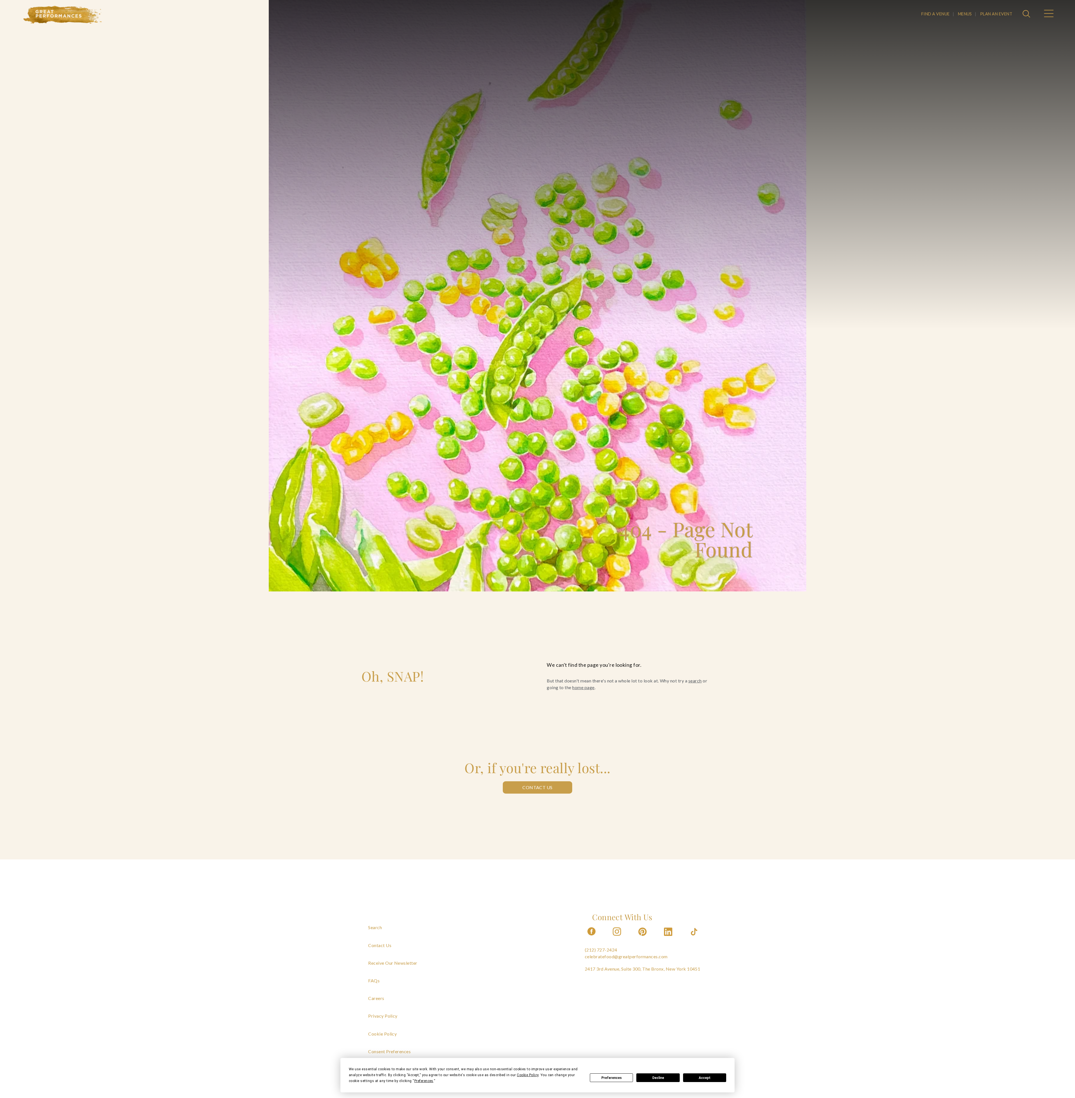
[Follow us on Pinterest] (643, 937)
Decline (658, 1078)
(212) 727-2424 (601, 949)
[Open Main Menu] (1048, 14)
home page (583, 687)
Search (375, 927)
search (695, 680)
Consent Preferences (389, 1051)
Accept (705, 1078)
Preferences (611, 1078)
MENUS (965, 13)
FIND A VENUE (935, 13)
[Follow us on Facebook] (592, 937)
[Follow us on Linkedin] (669, 937)
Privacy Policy (383, 1015)
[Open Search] (1027, 14)
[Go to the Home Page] (63, 14)
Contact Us (537, 787)
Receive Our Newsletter (392, 963)
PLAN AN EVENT (996, 13)
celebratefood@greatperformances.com (626, 956)
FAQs (374, 980)
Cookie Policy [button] (527, 1075)
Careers (376, 998)
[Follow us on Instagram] (617, 937)
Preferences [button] (423, 1081)
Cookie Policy (382, 1033)
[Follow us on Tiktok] (695, 937)
